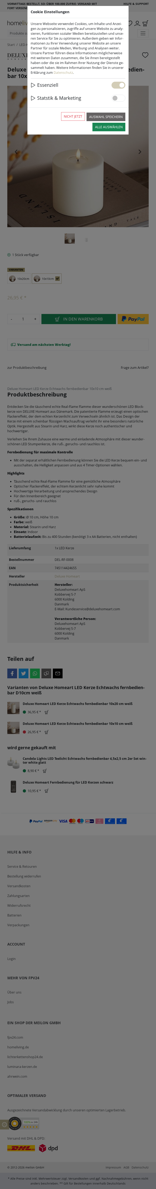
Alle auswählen (109, 127)
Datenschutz (63, 72)
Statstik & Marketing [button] (59, 98)
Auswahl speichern (106, 117)
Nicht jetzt (73, 116)
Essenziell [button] (47, 85)
